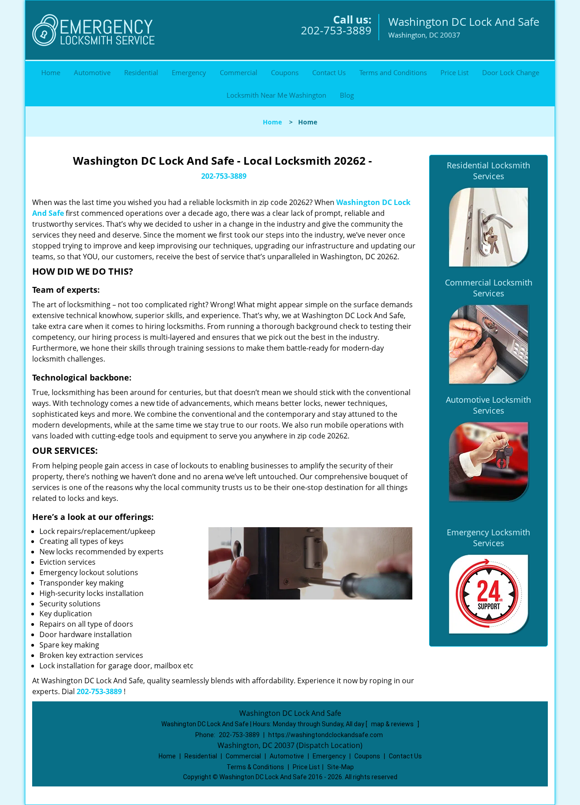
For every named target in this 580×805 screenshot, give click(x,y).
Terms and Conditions (393, 72)
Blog (347, 95)
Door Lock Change (510, 72)
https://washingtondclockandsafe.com (325, 734)
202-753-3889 (336, 30)
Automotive (92, 72)
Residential (141, 72)
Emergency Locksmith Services (488, 537)
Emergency (189, 72)
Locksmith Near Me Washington (276, 95)
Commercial (238, 72)
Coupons (285, 72)
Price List (454, 72)
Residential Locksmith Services (488, 170)
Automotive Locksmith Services (488, 405)
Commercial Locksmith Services (488, 288)
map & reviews (393, 724)
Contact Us (329, 72)
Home (50, 72)
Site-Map (340, 767)
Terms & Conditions (255, 767)
